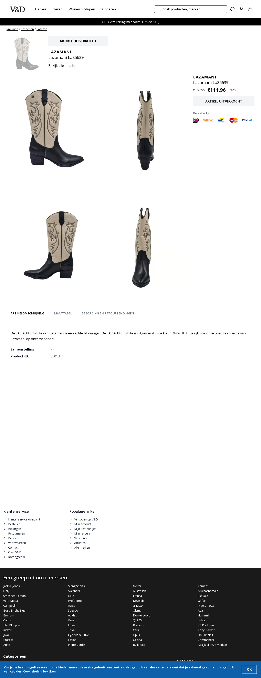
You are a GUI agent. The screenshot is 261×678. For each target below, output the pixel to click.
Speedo (73, 610)
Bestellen (14, 524)
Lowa (71, 625)
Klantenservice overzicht (24, 519)
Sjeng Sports (76, 586)
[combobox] (190, 9)
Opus (136, 635)
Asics (71, 605)
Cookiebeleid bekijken (39, 671)
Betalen (13, 538)
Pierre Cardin (76, 645)
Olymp (137, 610)
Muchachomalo (208, 591)
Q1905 (137, 620)
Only (6, 591)
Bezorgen (14, 529)
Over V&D (14, 552)
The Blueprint (12, 625)
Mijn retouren (83, 533)
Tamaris (203, 586)
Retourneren (16, 533)
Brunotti (8, 615)
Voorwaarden (17, 543)
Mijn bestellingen (85, 529)
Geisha (137, 640)
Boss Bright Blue (14, 610)
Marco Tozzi (206, 605)
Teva (71, 630)
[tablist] (72, 314)
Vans (71, 620)
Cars (136, 630)
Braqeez (138, 625)
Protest (8, 640)
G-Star (137, 586)
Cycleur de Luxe (78, 635)
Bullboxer (139, 645)
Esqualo (203, 596)
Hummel (203, 615)
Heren (57, 9)
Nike (71, 596)
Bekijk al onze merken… (213, 645)
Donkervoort (141, 615)
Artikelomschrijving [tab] (27, 313)
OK (249, 669)
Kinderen (108, 9)
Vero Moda (10, 601)
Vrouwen (12, 29)
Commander (206, 640)
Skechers (74, 591)
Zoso (6, 645)
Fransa (137, 596)
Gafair (202, 601)
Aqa (200, 610)
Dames (40, 9)
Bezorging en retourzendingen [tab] (108, 313)
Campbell (9, 605)
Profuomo (75, 601)
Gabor (7, 620)
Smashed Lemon (14, 596)
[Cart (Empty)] (250, 9)
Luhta (201, 620)
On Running (205, 635)
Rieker (7, 630)
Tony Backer (206, 630)
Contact (13, 547)
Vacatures (80, 538)
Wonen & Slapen (82, 9)
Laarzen (41, 29)
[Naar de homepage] (17, 9)
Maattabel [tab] (63, 313)
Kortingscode (17, 557)
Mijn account (82, 524)
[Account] (241, 9)
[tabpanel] (130, 342)
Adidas (72, 615)
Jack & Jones (11, 586)
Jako (6, 635)
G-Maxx (138, 605)
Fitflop (72, 640)
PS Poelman (206, 625)
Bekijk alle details (61, 65)
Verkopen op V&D (86, 519)
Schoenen (27, 29)
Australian (139, 591)
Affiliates (80, 543)
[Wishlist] (232, 9)
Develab (138, 601)
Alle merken (82, 547)
